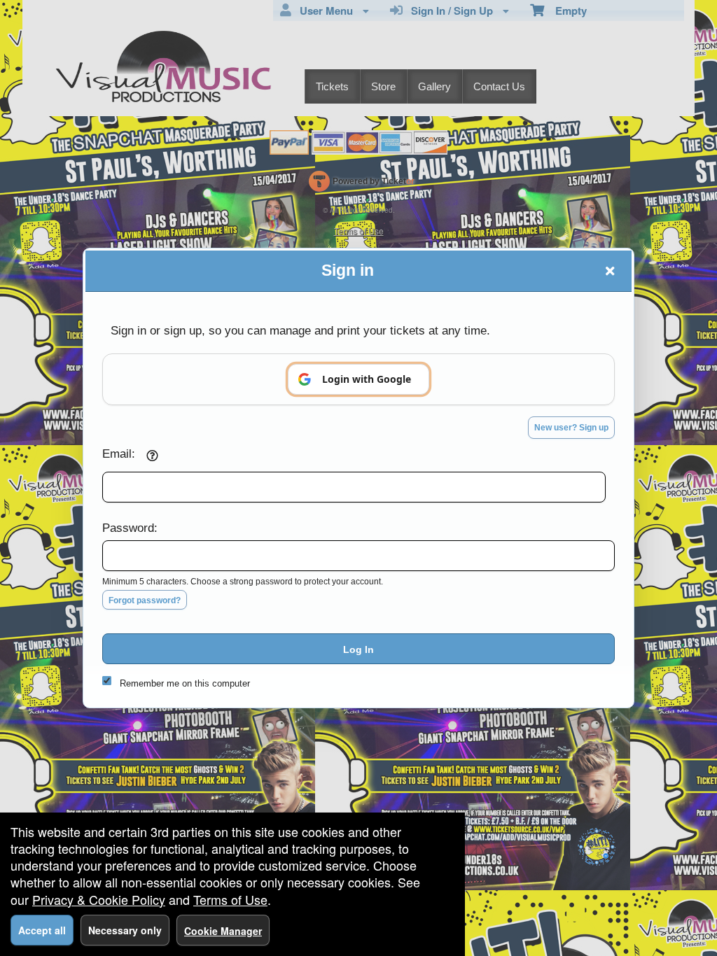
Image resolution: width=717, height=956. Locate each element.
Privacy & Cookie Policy (98, 899)
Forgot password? (145, 600)
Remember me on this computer (185, 683)
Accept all (42, 930)
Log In (358, 649)
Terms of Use (230, 899)
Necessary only (125, 930)
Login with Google (366, 379)
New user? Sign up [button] (571, 428)
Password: (130, 527)
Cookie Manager (223, 931)
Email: (118, 453)
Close (610, 271)
